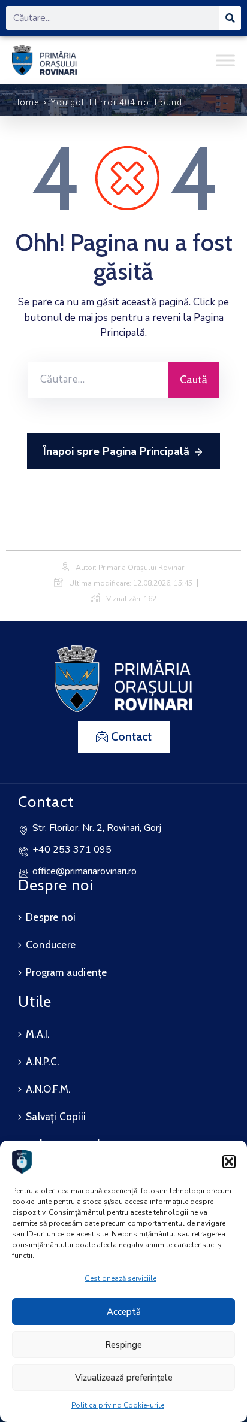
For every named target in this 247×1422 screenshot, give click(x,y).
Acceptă (124, 1312)
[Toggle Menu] (225, 60)
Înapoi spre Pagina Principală (116, 451)
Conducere (51, 945)
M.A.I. (37, 1034)
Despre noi (51, 917)
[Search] (230, 18)
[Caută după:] (98, 380)
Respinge (123, 1345)
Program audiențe (66, 972)
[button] (229, 1162)
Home (26, 102)
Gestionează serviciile (120, 1278)
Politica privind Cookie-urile (117, 1405)
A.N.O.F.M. (48, 1089)
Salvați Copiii (56, 1117)
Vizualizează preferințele (124, 1378)
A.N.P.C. (42, 1062)
